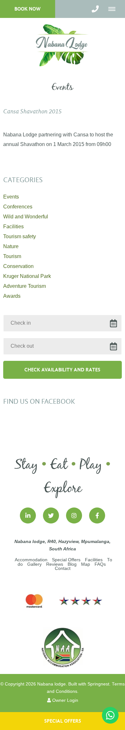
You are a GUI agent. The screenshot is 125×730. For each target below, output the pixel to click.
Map (85, 564)
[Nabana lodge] (63, 45)
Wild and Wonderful (25, 216)
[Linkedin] (28, 515)
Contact (63, 568)
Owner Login (64, 700)
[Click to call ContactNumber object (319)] (95, 9)
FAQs (100, 564)
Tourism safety (19, 236)
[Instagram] (74, 515)
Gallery (34, 564)
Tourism (12, 256)
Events (11, 196)
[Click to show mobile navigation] (114, 9)
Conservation (18, 266)
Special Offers (66, 559)
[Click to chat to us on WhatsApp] (110, 715)
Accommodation (31, 559)
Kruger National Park (27, 276)
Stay (26, 465)
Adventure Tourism (24, 286)
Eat (58, 465)
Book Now (27, 9)
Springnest (98, 684)
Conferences (17, 206)
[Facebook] (97, 515)
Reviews (54, 564)
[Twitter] (51, 515)
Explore (62, 488)
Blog (72, 564)
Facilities (13, 226)
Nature (11, 246)
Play (91, 465)
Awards (12, 296)
